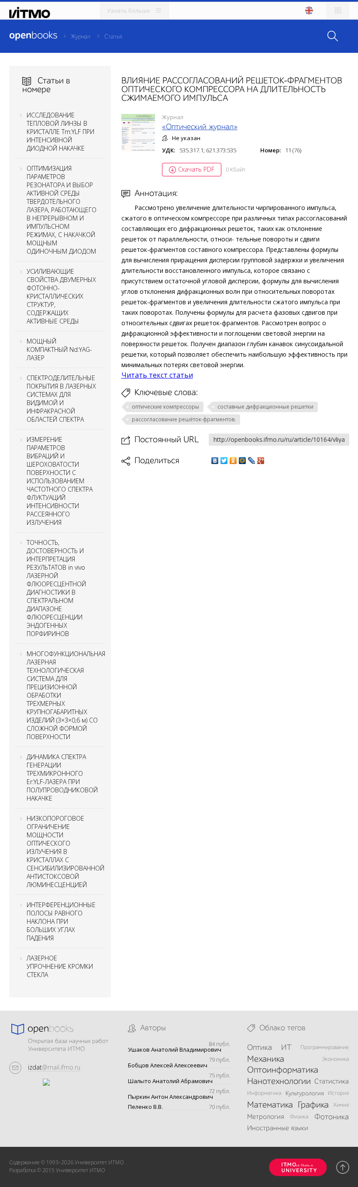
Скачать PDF (196, 169)
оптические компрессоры (165, 406)
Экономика (335, 1059)
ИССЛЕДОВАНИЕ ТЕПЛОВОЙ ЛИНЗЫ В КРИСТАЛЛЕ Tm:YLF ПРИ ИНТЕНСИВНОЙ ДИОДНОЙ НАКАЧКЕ (60, 131)
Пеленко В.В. (145, 1107)
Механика (265, 1059)
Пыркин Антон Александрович (170, 1097)
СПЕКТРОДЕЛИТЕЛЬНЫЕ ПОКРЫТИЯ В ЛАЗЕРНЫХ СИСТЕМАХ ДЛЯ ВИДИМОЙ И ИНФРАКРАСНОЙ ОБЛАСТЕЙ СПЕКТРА (61, 398)
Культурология (305, 1094)
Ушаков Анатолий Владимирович (174, 1050)
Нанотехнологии (279, 1081)
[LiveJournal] (251, 460)
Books (33, 36)
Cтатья (113, 37)
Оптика (259, 1048)
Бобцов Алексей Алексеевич (167, 1065)
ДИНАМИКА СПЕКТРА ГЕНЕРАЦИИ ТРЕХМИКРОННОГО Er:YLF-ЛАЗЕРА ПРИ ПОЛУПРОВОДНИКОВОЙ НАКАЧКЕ (62, 777)
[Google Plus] (260, 460)
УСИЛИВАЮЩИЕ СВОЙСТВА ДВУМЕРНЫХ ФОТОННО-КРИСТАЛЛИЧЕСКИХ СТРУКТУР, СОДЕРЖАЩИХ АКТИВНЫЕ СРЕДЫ (61, 296)
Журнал (80, 37)
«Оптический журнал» (200, 127)
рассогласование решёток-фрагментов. (184, 419)
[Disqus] (235, 589)
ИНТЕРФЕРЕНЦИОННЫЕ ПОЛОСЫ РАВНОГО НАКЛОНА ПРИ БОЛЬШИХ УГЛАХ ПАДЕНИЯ (61, 921)
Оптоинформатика (282, 1070)
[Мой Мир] (242, 460)
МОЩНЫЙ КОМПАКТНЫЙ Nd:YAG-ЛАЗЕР (59, 349)
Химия (341, 1105)
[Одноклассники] (233, 460)
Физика (299, 1117)
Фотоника (331, 1117)
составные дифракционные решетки (265, 406)
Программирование (324, 1047)
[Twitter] (224, 460)
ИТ (286, 1048)
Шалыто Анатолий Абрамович (170, 1081)
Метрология (265, 1117)
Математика (270, 1105)
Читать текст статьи (157, 375)
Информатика (264, 1093)
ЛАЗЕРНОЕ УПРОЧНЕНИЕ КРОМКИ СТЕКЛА (60, 966)
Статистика (331, 1081)
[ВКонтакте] (215, 460)
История (338, 1093)
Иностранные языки (277, 1128)
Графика (313, 1105)
